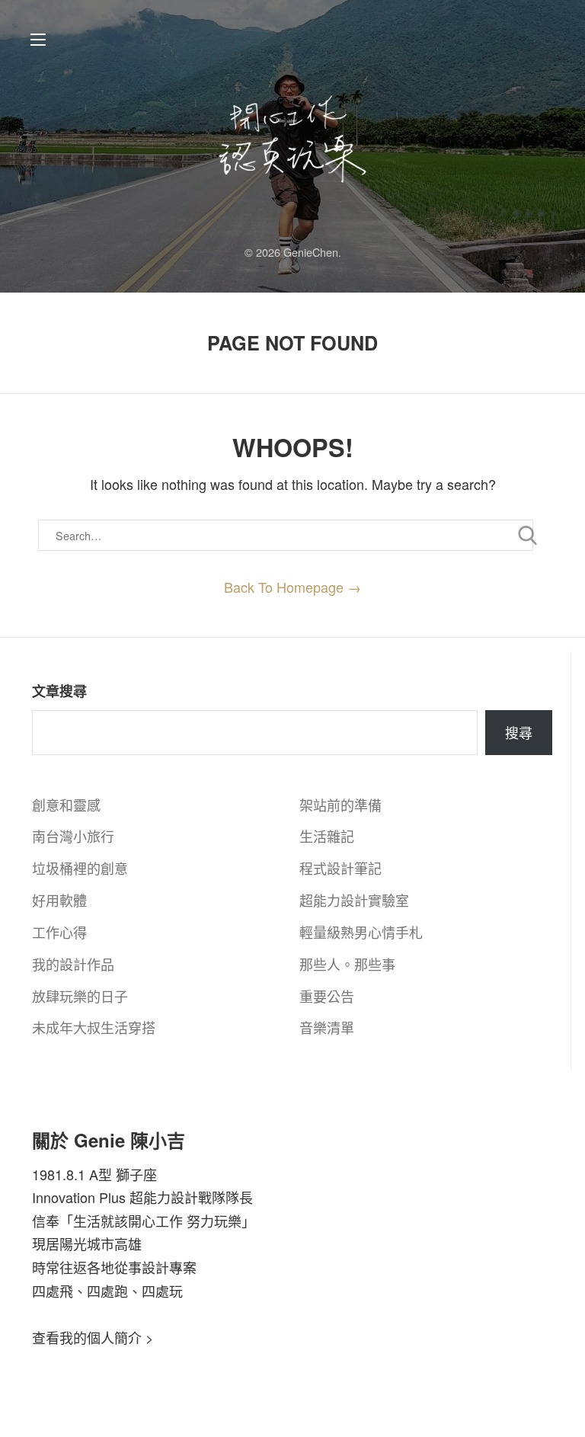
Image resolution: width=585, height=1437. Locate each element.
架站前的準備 (340, 805)
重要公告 (326, 996)
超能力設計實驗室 (354, 900)
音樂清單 (326, 1027)
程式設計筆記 (340, 868)
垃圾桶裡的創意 (80, 868)
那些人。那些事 (347, 964)
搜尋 (518, 732)
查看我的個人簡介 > (93, 1337)
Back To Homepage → (292, 587)
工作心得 (59, 932)
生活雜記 (326, 836)
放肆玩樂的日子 (80, 996)
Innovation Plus (79, 1197)
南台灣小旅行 (73, 836)
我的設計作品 (73, 964)
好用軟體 (59, 900)
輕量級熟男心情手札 (361, 932)
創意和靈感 (66, 805)
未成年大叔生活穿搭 (93, 1027)
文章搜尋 (59, 691)
